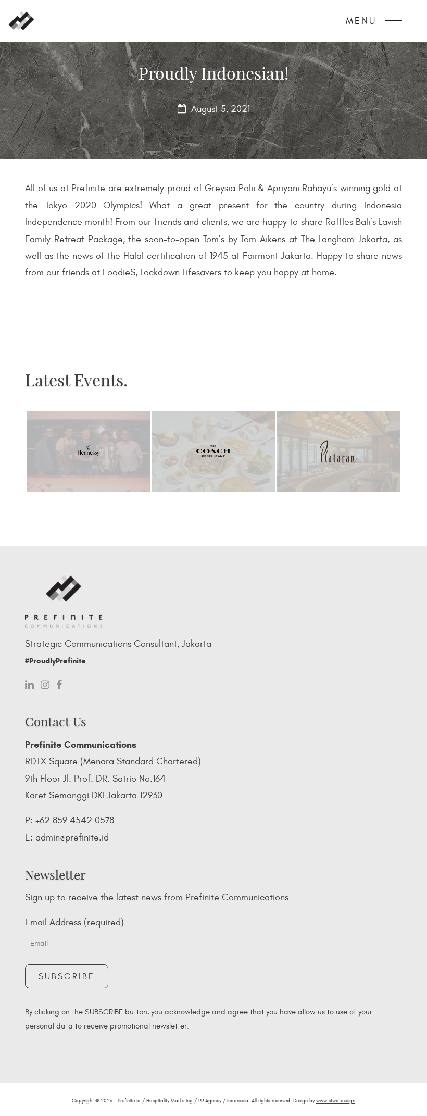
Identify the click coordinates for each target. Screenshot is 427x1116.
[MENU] (393, 23)
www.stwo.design (335, 1101)
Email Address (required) (74, 922)
